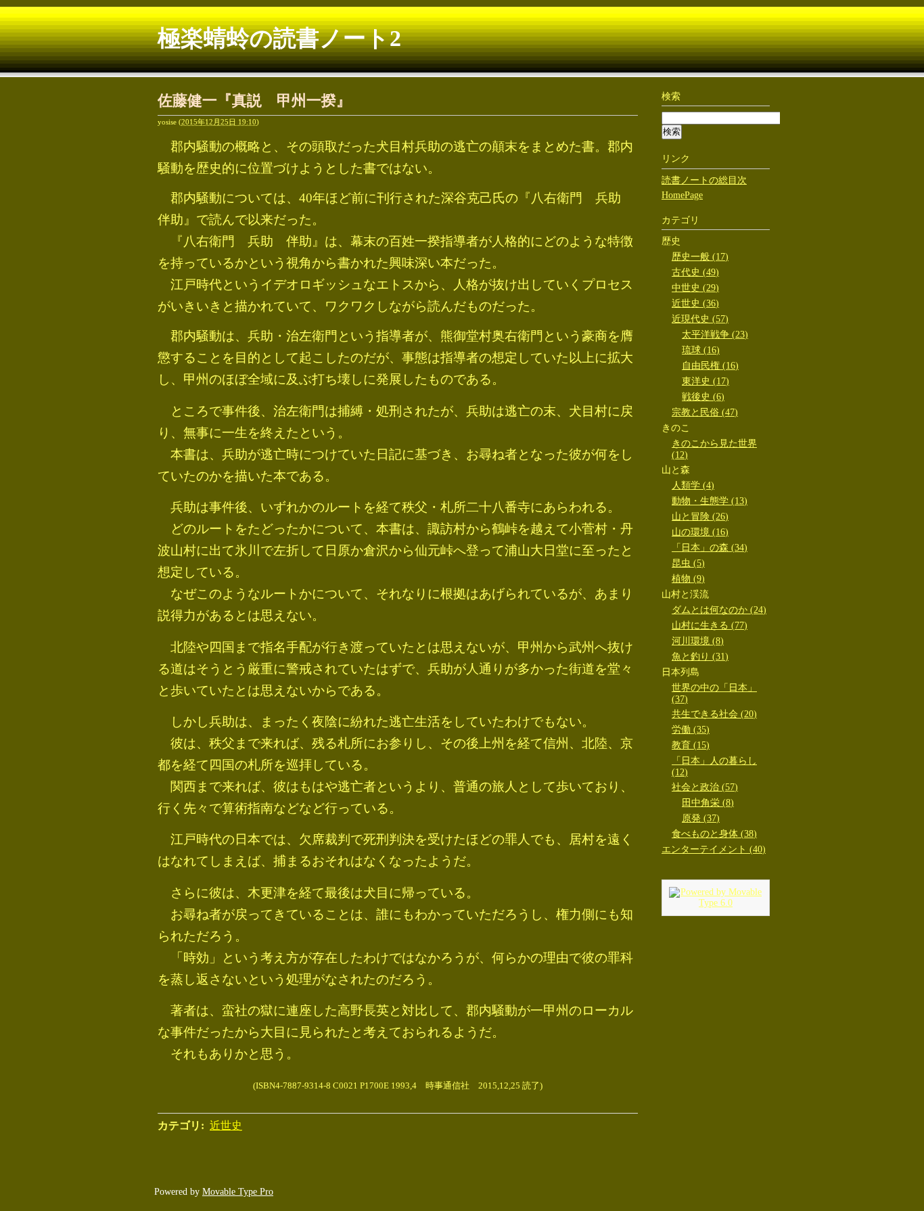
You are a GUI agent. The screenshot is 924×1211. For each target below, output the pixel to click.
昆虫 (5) (688, 563)
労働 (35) (691, 730)
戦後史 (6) (703, 397)
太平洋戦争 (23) (715, 334)
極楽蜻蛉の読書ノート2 (279, 38)
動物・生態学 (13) (709, 501)
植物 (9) (688, 579)
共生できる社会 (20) (714, 714)
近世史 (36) (695, 303)
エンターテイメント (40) (714, 849)
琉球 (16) (701, 350)
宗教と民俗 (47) (705, 412)
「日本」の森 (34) (709, 548)
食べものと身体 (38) (714, 834)
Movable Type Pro (237, 1192)
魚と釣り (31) (700, 657)
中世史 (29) (695, 288)
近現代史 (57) (700, 319)
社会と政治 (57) (705, 787)
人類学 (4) (693, 485)
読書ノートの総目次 (704, 180)
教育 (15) (691, 745)
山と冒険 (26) (700, 516)
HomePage (682, 195)
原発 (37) (701, 818)
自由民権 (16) (710, 366)
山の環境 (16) (700, 532)
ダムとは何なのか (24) (719, 610)
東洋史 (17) (705, 381)
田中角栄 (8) (708, 803)
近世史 (226, 1125)
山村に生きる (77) (709, 625)
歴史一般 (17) (700, 257)
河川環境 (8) (698, 641)
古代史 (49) (695, 272)
